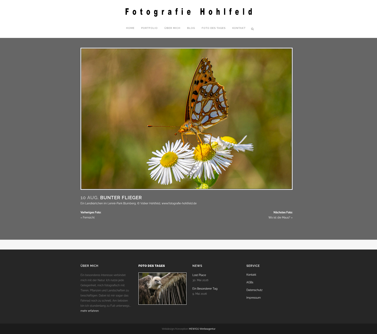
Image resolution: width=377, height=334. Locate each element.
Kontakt (251, 274)
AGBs (249, 282)
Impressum (253, 297)
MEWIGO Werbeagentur (202, 329)
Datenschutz (254, 290)
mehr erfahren (90, 310)
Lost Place (199, 275)
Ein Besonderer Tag (205, 288)
